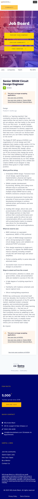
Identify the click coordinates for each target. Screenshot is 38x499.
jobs (2, 70)
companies (11, 70)
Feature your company (19, 35)
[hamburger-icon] (35, 2)
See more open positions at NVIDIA (19, 352)
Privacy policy (14, 370)
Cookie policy (23, 370)
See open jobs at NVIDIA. (15, 98)
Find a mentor (17, 49)
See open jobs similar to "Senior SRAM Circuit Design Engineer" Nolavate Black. (20, 101)
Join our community (17, 42)
